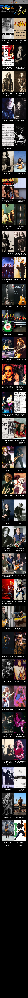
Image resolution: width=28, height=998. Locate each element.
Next (26, 11)
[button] (24, 2)
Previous (3, 11)
